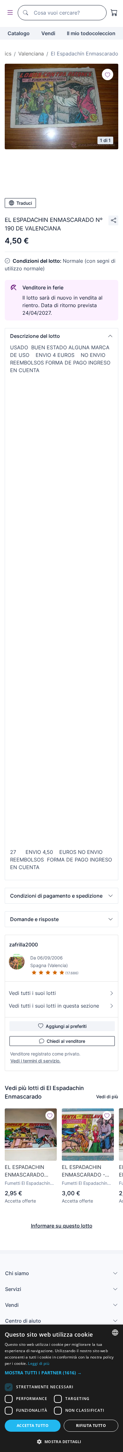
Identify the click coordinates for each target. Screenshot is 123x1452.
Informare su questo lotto (61, 1226)
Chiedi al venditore (66, 1041)
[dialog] (61, 1388)
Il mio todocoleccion (91, 33)
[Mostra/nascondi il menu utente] (9, 13)
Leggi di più (38, 1363)
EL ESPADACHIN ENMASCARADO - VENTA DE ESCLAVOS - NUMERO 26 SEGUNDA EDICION (85, 1171)
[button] (61, 336)
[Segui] (107, 74)
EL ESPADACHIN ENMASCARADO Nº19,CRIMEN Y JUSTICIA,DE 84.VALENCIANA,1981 (30, 1171)
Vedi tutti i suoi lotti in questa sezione (54, 1006)
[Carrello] (114, 13)
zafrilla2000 (23, 944)
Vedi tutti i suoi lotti (32, 993)
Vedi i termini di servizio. (35, 1060)
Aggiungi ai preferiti (66, 1026)
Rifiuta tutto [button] (91, 1425)
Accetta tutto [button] (33, 1425)
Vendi (48, 33)
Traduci (24, 203)
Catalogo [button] (19, 33)
